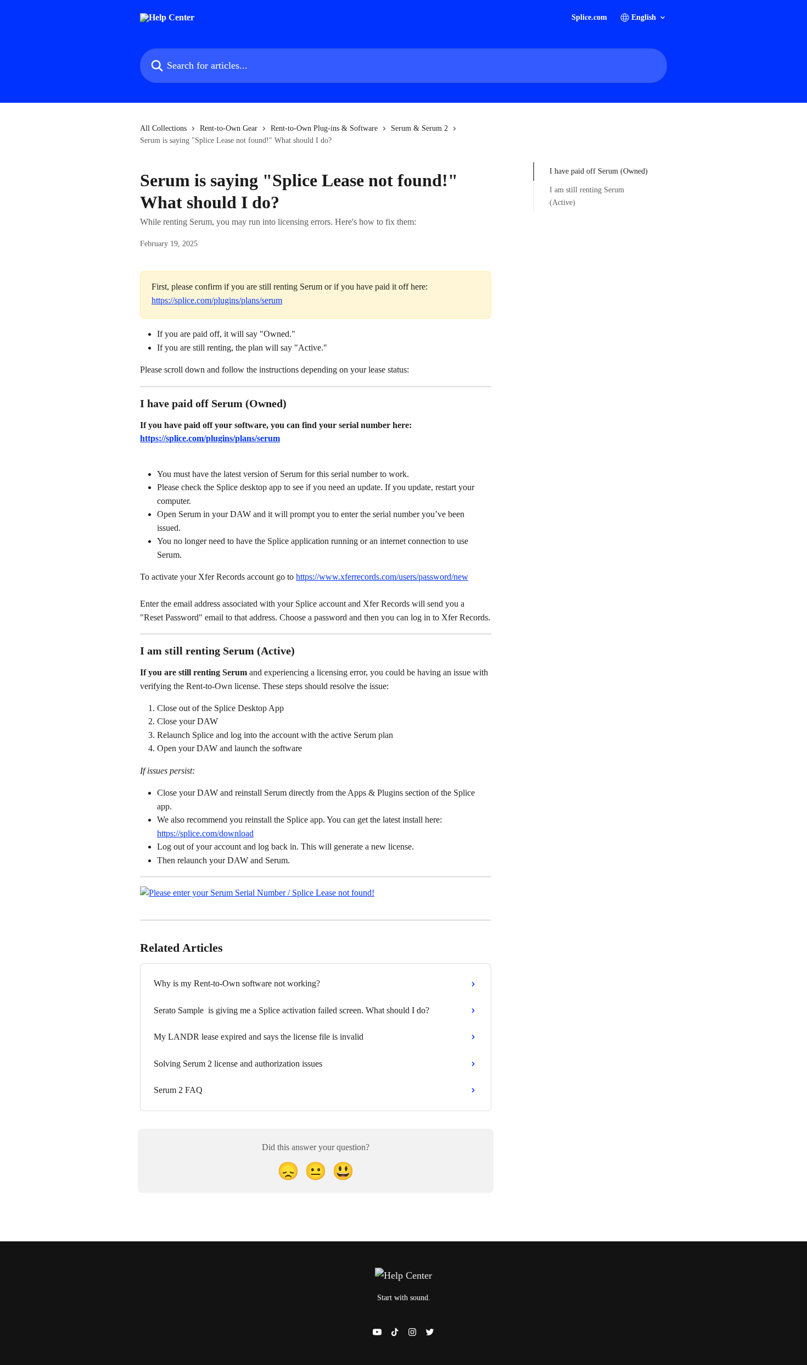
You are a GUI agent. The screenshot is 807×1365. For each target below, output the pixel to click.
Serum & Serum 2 (419, 128)
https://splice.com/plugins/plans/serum (217, 300)
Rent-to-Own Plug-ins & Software (324, 128)
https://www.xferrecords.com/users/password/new (382, 576)
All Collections (163, 128)
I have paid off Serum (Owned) (599, 171)
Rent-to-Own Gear (228, 128)
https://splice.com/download (205, 833)
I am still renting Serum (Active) (587, 196)
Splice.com (589, 17)
